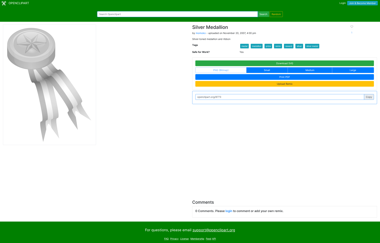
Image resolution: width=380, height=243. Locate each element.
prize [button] (268, 46)
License (184, 238)
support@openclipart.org (214, 230)
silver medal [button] (312, 46)
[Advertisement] (190, 170)
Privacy (174, 238)
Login (342, 2)
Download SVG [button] (284, 63)
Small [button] (267, 70)
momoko (201, 33)
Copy (369, 96)
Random (276, 14)
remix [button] (278, 46)
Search (263, 14)
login (228, 211)
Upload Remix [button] (285, 83)
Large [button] (353, 70)
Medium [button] (309, 70)
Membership (197, 238)
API (214, 238)
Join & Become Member (362, 3)
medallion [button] (256, 46)
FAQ (166, 238)
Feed (208, 238)
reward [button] (288, 46)
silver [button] (299, 46)
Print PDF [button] (284, 76)
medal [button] (244, 46)
